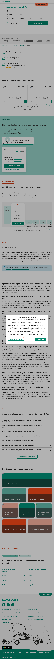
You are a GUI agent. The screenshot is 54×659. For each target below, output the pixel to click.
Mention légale (22, 342)
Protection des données (30, 342)
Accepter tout (40, 339)
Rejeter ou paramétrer (16, 339)
